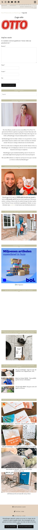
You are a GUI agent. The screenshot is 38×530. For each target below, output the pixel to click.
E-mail (3, 71)
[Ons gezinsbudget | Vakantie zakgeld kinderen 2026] (19, 412)
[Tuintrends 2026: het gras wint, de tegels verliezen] (7, 389)
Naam (3, 65)
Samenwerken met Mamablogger (13, 12)
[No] (36, 523)
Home (2, 12)
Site (2, 78)
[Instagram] (5, 2)
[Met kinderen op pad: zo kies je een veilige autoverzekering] (19, 458)
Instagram (20, 507)
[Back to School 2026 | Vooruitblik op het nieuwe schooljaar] (7, 381)
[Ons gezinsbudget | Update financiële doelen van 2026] (19, 435)
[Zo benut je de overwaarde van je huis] (19, 482)
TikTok (19, 511)
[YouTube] (12, 2)
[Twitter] (2, 2)
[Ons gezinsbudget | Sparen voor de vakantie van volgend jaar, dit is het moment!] (7, 372)
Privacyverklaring (25, 526)
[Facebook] (15, 2)
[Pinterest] (9, 2)
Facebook (19, 516)
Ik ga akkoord (11, 526)
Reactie (3, 46)
